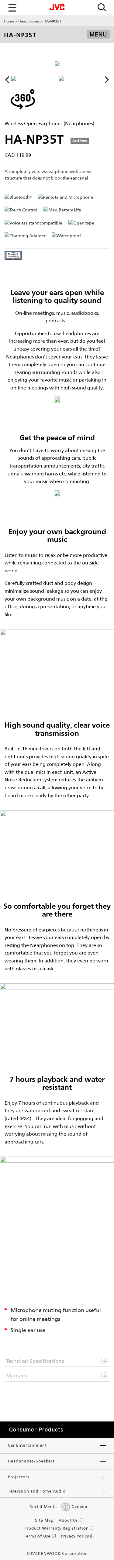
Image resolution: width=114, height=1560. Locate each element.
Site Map (44, 1520)
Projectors (18, 1477)
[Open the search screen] (102, 7)
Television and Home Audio (37, 1491)
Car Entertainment (27, 1445)
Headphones (29, 21)
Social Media (43, 1507)
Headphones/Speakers (31, 1461)
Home (9, 21)
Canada (79, 1506)
